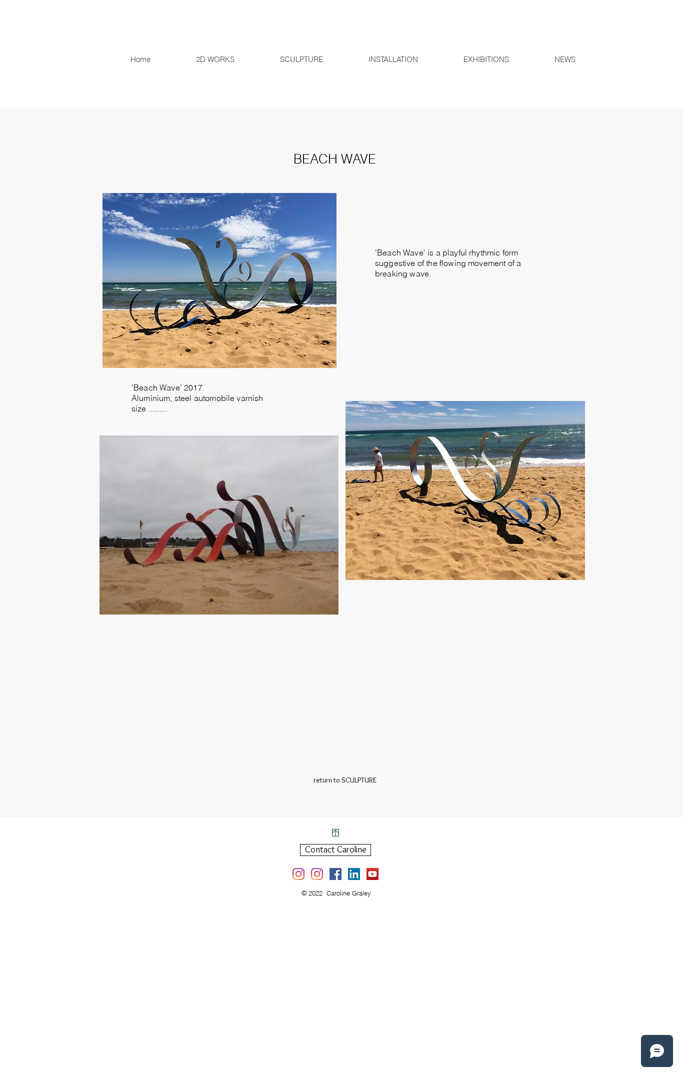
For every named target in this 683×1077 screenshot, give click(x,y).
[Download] (335, 832)
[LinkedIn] (354, 874)
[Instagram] (298, 874)
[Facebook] (336, 874)
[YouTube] (372, 874)
